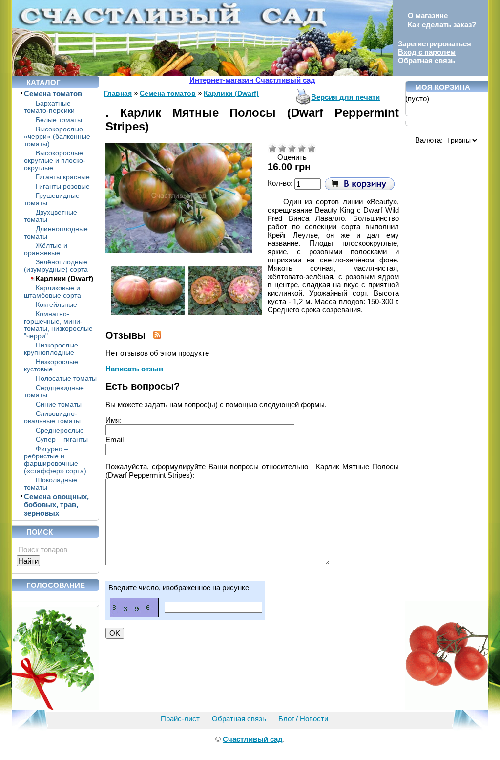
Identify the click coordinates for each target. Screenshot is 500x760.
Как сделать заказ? (442, 25)
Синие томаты (59, 404)
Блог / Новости (303, 719)
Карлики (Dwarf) (64, 278)
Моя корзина (442, 87)
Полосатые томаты (66, 378)
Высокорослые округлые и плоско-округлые (54, 161)
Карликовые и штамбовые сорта (52, 291)
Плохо (282, 148)
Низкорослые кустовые (51, 365)
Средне (292, 148)
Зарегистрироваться (434, 44)
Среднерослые (60, 430)
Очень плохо (272, 148)
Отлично (311, 148)
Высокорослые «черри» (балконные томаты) (57, 137)
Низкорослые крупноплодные (51, 349)
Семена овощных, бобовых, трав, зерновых (56, 504)
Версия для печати (345, 97)
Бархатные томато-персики (49, 107)
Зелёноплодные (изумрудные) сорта (56, 266)
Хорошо (302, 148)
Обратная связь (426, 60)
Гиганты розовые (63, 186)
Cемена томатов (53, 93)
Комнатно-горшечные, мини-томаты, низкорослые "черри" (58, 325)
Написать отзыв (134, 369)
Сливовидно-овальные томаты (52, 417)
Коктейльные (56, 304)
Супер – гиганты (62, 439)
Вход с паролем (427, 52)
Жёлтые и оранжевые (45, 249)
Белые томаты (59, 120)
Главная (118, 93)
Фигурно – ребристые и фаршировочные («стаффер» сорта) (55, 460)
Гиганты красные (63, 177)
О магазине (428, 15)
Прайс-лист (180, 719)
